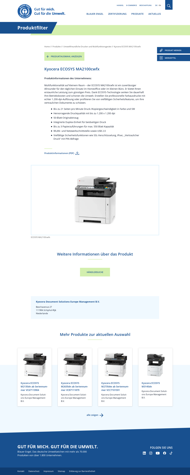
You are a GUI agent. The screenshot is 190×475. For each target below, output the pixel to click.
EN (160, 5)
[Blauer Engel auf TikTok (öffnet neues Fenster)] (171, 453)
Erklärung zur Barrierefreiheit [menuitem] (82, 471)
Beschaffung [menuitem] (145, 5)
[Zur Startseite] (43, 11)
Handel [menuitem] (120, 5)
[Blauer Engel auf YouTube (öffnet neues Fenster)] (158, 453)
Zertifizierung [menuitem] (117, 13)
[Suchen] (169, 6)
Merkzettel (170, 58)
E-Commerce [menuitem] (131, 5)
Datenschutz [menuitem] (33, 471)
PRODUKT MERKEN (173, 50)
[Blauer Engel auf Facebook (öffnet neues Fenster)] (164, 453)
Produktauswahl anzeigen (66, 56)
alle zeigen (92, 414)
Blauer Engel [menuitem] (94, 13)
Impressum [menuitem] (49, 471)
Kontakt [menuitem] (20, 471)
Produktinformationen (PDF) (59, 153)
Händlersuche (95, 272)
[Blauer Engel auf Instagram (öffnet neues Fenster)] (150, 453)
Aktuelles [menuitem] (154, 13)
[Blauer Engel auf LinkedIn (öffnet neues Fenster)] (144, 453)
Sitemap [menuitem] (61, 471)
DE (156, 5)
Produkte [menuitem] (137, 13)
